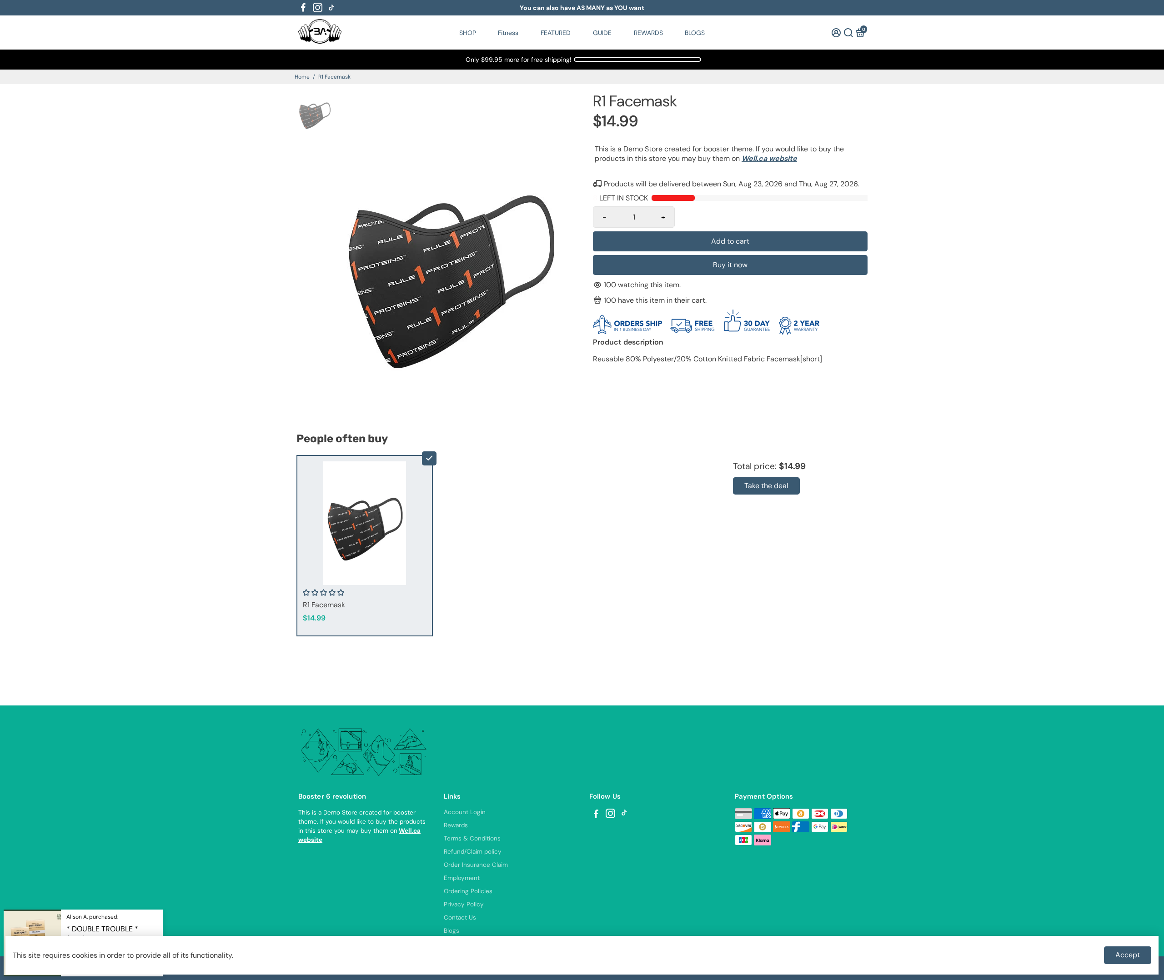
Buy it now (730, 265)
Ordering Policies (468, 891)
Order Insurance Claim (476, 865)
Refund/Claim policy (473, 851)
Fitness (508, 33)
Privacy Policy (464, 904)
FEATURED (556, 33)
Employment (462, 878)
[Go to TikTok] (331, 7)
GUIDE (602, 33)
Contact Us (460, 917)
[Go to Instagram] (317, 7)
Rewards (456, 825)
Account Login (465, 812)
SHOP (467, 33)
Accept (1127, 955)
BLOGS (695, 33)
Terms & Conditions (472, 838)
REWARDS (648, 33)
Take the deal (766, 485)
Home (302, 76)
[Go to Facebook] (303, 7)
